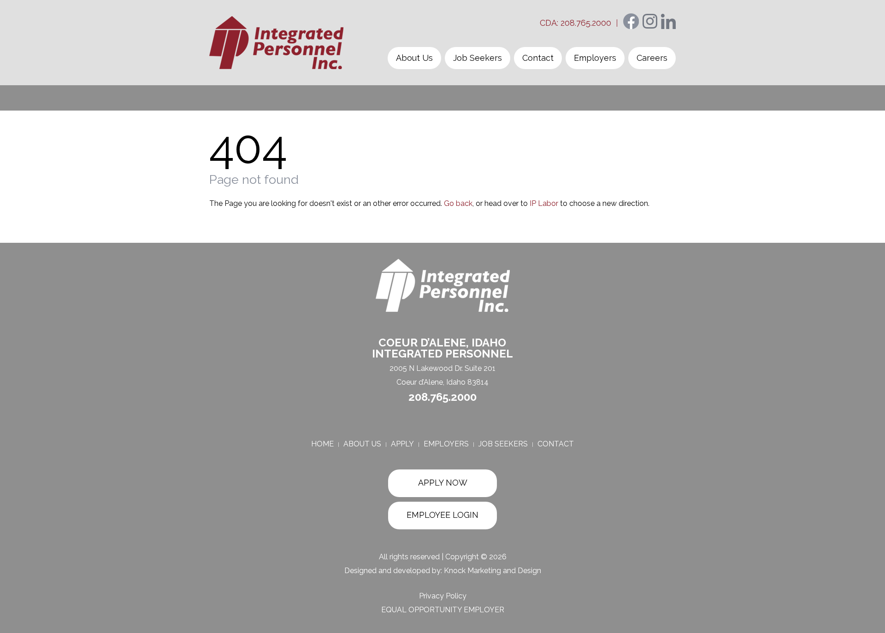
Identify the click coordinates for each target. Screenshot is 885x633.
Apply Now (442, 482)
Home (322, 444)
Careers (652, 58)
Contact (538, 58)
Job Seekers (477, 58)
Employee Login (442, 515)
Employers (595, 58)
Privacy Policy (442, 596)
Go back (458, 203)
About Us (414, 58)
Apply (402, 444)
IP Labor (544, 203)
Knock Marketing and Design (492, 570)
